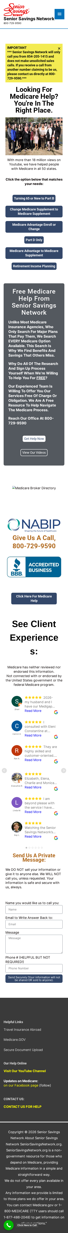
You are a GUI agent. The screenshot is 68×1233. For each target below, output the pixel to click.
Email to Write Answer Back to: (29, 918)
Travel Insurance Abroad (22, 1029)
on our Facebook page (21, 1085)
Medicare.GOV (15, 1039)
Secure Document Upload (23, 1050)
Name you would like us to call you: (32, 903)
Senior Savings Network (29, 18)
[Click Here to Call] (9, 1225)
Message (12, 932)
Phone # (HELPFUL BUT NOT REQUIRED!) (27, 959)
